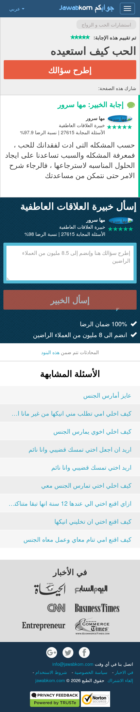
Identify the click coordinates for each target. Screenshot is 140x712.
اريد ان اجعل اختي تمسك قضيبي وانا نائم (80, 449)
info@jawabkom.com (72, 664)
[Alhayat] (33, 589)
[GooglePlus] (51, 652)
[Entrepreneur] (33, 626)
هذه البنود (50, 352)
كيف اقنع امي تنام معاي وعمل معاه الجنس (77, 539)
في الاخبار (123, 672)
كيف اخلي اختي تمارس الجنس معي (86, 485)
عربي (14, 8)
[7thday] (107, 589)
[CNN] (33, 607)
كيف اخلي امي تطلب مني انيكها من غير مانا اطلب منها (70, 413)
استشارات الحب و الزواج (106, 24)
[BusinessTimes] (107, 607)
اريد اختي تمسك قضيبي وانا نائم (91, 467)
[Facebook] (84, 652)
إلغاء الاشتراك (120, 680)
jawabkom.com (50, 680)
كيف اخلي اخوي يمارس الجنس (92, 431)
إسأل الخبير (70, 300)
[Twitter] (68, 652)
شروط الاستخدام (50, 672)
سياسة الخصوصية (90, 672)
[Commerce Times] (107, 626)
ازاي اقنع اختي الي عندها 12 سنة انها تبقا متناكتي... (70, 503)
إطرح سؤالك (70, 69)
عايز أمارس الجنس (107, 394)
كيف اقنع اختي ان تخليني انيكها (93, 521)
